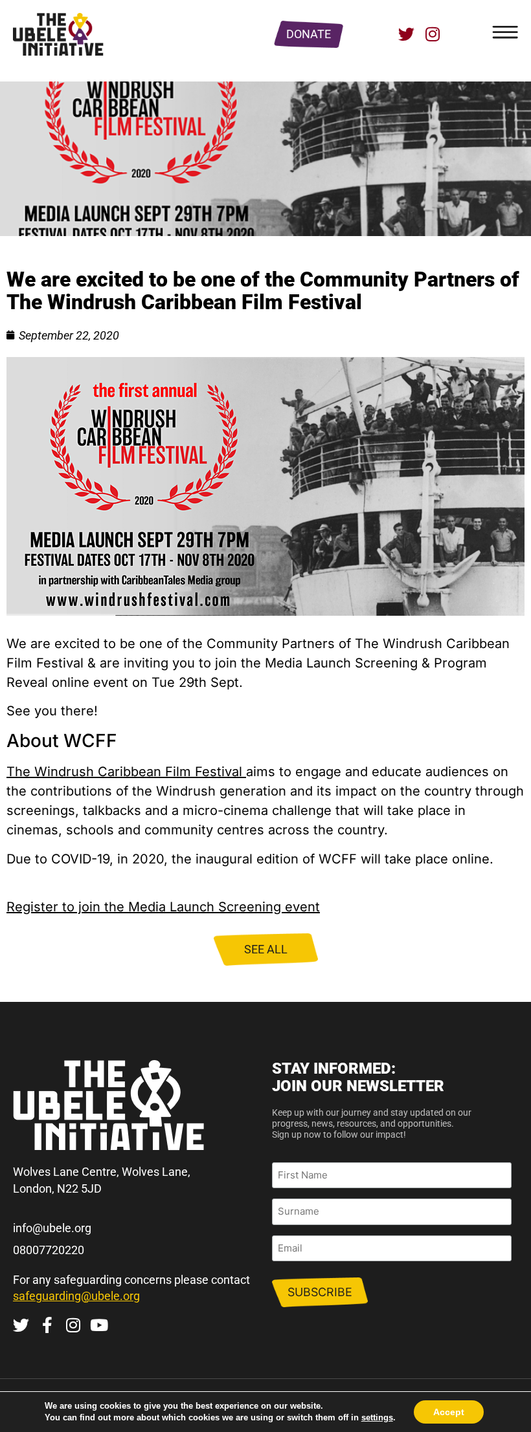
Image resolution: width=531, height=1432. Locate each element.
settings (377, 1417)
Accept (448, 1412)
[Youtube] (99, 1325)
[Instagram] (432, 34)
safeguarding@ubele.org (76, 1296)
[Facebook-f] (47, 1325)
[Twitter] (406, 34)
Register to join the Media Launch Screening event (163, 907)
